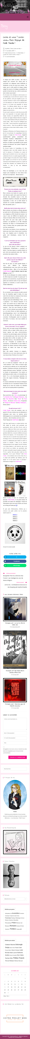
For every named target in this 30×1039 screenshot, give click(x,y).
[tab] (10, 909)
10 (8, 984)
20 (18, 987)
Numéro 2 (15, 516)
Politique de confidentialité (15, 1037)
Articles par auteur (10, 940)
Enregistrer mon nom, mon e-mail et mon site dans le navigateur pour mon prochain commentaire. (15, 751)
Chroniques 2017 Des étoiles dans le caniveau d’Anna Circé (15, 672)
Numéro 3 (15, 518)
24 (8, 990)
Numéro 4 (15, 520)
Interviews (20, 53)
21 (21, 987)
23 (4, 990)
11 (11, 984)
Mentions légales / (23, 1036)
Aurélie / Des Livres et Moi (13, 48)
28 (21, 990)
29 (25, 990)
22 (25, 987)
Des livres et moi (10, 53)
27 (18, 990)
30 (4, 992)
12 (15, 984)
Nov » (8, 996)
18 (11, 987)
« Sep (4, 996)
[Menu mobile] (27, 17)
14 (21, 984)
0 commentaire (10, 56)
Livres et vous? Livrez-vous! (11, 54)
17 (8, 987)
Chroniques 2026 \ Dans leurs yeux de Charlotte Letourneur (15, 705)
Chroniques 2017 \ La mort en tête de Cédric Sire (15, 624)
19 (15, 987)
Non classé (12, 547)
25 (11, 990)
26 (15, 990)
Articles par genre (9, 909)
